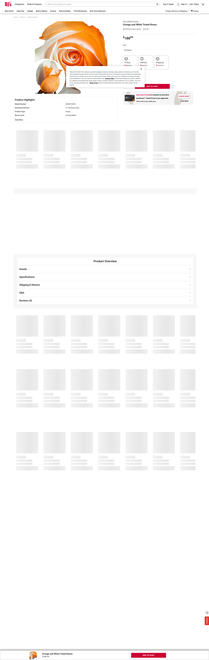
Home (16, 17)
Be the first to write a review (132, 29)
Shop (130, 21)
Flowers (22, 17)
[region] (105, 76)
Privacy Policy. (110, 78)
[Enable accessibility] (207, 612)
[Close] (141, 69)
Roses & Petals (32, 17)
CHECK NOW (184, 96)
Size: (125, 45)
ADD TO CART (152, 86)
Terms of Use (94, 83)
